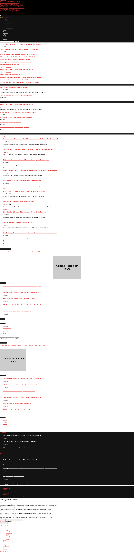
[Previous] (7, 0)
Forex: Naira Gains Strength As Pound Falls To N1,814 (14, 87)
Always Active (12, 504)
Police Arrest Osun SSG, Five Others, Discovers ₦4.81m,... (12, 5)
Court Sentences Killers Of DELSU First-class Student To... (12, 1)
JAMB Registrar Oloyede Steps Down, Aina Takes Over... (12, 8)
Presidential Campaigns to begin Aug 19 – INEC (10, 9)
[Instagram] (2, 14)
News (7, 20)
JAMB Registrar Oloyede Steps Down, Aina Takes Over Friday (16, 62)
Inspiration (8, 26)
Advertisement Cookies (6, 516)
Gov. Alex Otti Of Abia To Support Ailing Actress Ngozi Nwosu (16, 117)
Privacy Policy (6, 31)
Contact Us (5, 33)
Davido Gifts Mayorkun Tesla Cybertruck (10, 122)
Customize (3, 499)
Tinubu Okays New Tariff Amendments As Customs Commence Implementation (20, 77)
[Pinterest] (3, 14)
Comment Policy (6, 488)
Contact (4, 489)
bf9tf (2, 89)
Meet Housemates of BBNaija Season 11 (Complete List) (14, 127)
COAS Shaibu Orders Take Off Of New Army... (9, 3)
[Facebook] (0, 14)
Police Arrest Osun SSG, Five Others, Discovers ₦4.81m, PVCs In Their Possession (21, 56)
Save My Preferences (11, 520)
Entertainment (9, 23)
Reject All (9, 499)
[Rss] (8, 14)
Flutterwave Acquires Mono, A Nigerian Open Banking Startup (16, 95)
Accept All (15, 499)
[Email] (6, 14)
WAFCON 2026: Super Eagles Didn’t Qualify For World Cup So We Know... (19, 82)
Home (4, 491)
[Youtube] (5, 14)
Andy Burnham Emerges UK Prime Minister (13, 476)
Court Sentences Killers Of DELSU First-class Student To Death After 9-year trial (20, 44)
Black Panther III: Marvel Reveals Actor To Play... (10, 10)
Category (5, 19)
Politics (7, 25)
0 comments (8, 46)
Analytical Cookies (5, 512)
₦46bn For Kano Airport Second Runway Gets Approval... (12, 4)
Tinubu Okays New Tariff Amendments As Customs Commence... (13, 13)
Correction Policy (7, 490)
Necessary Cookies (5, 504)
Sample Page (5, 494)
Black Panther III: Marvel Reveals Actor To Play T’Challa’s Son (16, 69)
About (4, 30)
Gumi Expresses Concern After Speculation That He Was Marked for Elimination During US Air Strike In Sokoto (30, 468)
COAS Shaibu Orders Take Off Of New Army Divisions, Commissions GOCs (19, 49)
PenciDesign (24, 496)
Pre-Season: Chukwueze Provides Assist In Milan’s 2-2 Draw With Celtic (20, 459)
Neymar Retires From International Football (9, 11)
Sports (7, 24)
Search (16, 41)
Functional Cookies (5, 508)
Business (8, 29)
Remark (11, 508)
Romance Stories (9, 28)
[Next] (8, 0)
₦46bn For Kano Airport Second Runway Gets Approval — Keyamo (17, 54)
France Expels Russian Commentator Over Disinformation (12, 6)
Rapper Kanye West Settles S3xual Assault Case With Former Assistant (18, 79)
